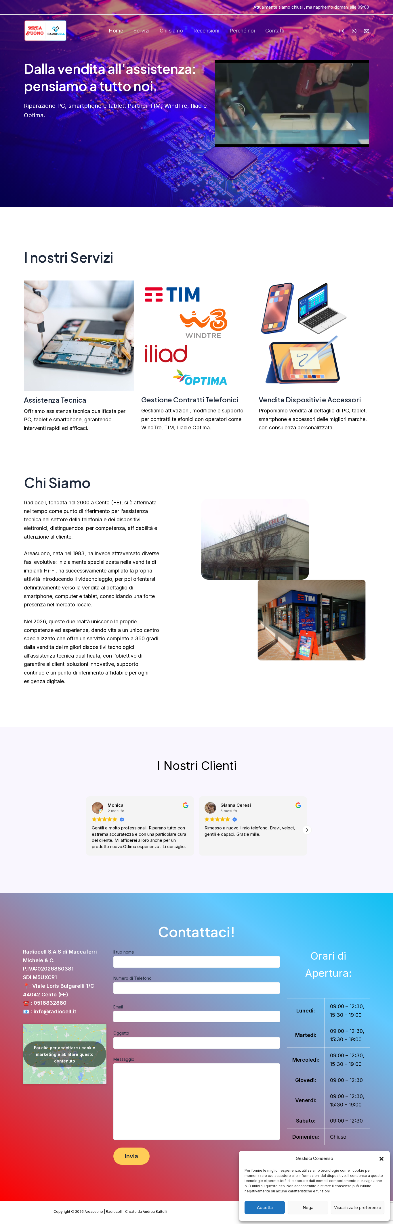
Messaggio (123, 1059)
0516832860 (50, 1003)
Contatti (274, 31)
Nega (308, 1207)
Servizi (141, 31)
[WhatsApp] (354, 31)
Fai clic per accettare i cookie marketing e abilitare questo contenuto (64, 1054)
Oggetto (121, 1033)
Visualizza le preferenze (357, 1207)
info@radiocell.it (55, 1011)
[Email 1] (366, 31)
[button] (381, 1159)
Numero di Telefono (132, 978)
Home (116, 31)
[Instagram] (341, 31)
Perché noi (242, 31)
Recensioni (206, 31)
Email (118, 1006)
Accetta (265, 1207)
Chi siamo (171, 31)
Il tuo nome (123, 952)
